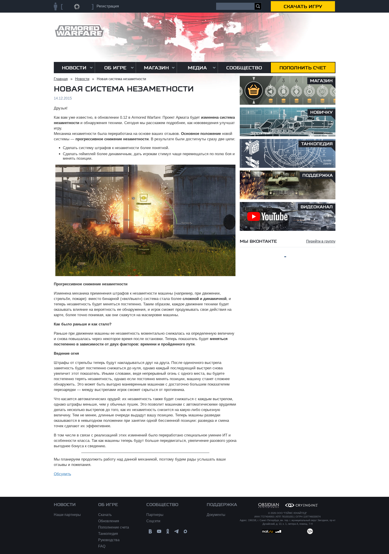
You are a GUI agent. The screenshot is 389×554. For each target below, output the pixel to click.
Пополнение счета (113, 527)
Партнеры (154, 515)
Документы (216, 515)
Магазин (156, 67)
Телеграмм (177, 531)
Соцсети (153, 521)
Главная (61, 79)
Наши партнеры (67, 515)
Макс (185, 531)
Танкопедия (108, 534)
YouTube (159, 531)
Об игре (115, 67)
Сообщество (244, 67)
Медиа (197, 67)
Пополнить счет (302, 67)
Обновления (108, 521)
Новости (74, 67)
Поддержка (222, 504)
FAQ (101, 546)
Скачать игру (303, 6)
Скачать (105, 515)
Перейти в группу (320, 241)
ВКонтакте (150, 531)
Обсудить (62, 474)
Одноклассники (168, 531)
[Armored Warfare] (79, 31)
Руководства (109, 540)
